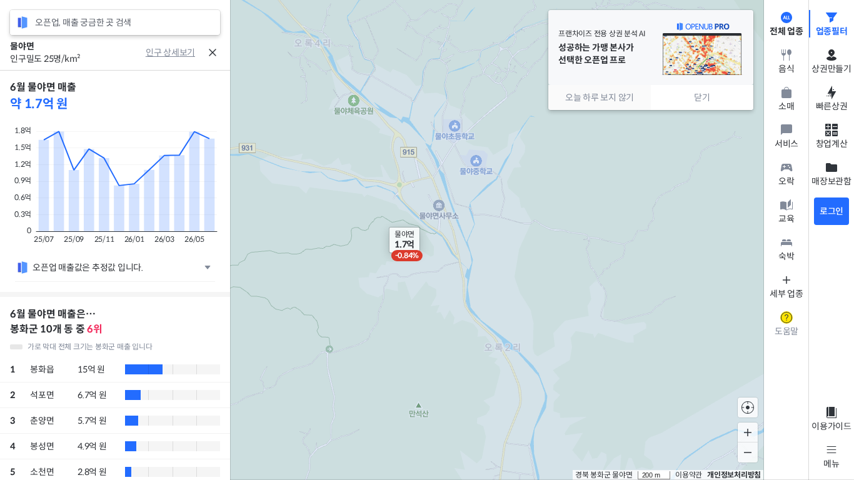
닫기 (702, 97)
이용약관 (688, 474)
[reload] (22, 22)
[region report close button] (212, 52)
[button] (404, 240)
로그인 (831, 211)
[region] (115, 275)
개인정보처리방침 (734, 474)
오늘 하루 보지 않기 (599, 97)
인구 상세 (162, 52)
